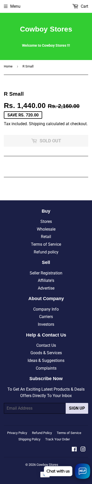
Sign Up (77, 408)
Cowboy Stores (46, 29)
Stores (46, 221)
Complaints (46, 368)
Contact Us (46, 345)
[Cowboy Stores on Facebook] (74, 449)
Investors (46, 324)
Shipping (37, 123)
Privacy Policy (17, 433)
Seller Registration (46, 273)
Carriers (46, 316)
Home (8, 66)
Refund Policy (42, 433)
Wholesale (46, 229)
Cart (84, 6)
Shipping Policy (29, 439)
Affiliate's (46, 280)
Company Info (46, 309)
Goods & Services (46, 352)
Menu (15, 6)
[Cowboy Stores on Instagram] (83, 449)
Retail (46, 236)
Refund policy (46, 252)
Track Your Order (57, 439)
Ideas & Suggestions (46, 360)
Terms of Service (46, 244)
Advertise (46, 288)
